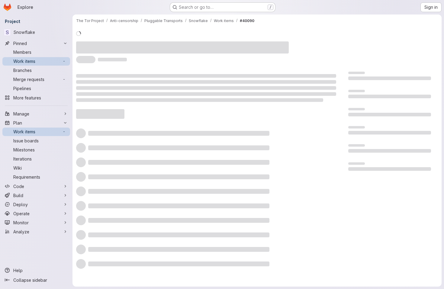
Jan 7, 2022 (144, 44)
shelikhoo (174, 44)
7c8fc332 (143, 55)
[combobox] (286, 196)
